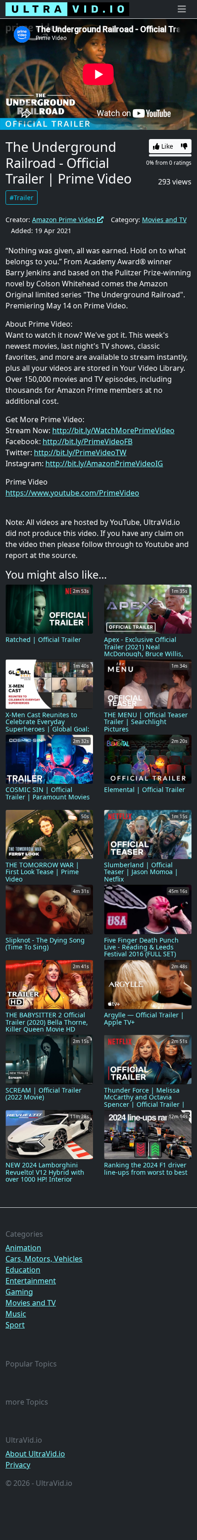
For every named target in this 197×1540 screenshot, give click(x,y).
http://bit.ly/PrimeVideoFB (87, 441)
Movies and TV (164, 219)
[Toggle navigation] (182, 9)
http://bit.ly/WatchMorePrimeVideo (113, 430)
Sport (15, 1325)
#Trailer (21, 197)
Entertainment (30, 1281)
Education (22, 1270)
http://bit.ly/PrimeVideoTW (80, 452)
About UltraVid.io (35, 1454)
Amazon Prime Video (64, 219)
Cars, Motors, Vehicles (43, 1259)
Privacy (17, 1465)
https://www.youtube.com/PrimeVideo (72, 493)
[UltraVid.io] (67, 9)
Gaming (19, 1292)
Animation (23, 1248)
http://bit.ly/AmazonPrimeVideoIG (104, 463)
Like (166, 146)
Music (15, 1314)
